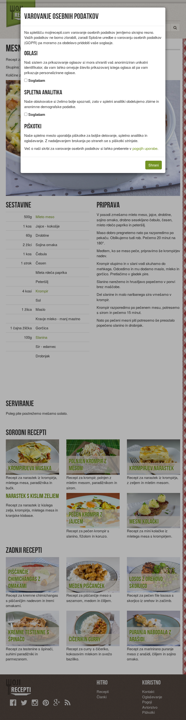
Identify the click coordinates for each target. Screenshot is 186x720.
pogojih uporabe (144, 148)
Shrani (153, 164)
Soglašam (36, 80)
